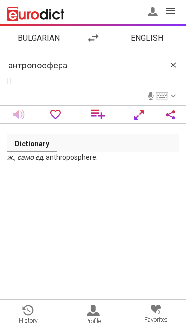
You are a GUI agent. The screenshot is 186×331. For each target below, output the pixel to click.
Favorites (156, 316)
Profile (93, 321)
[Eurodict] (35, 14)
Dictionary (32, 144)
